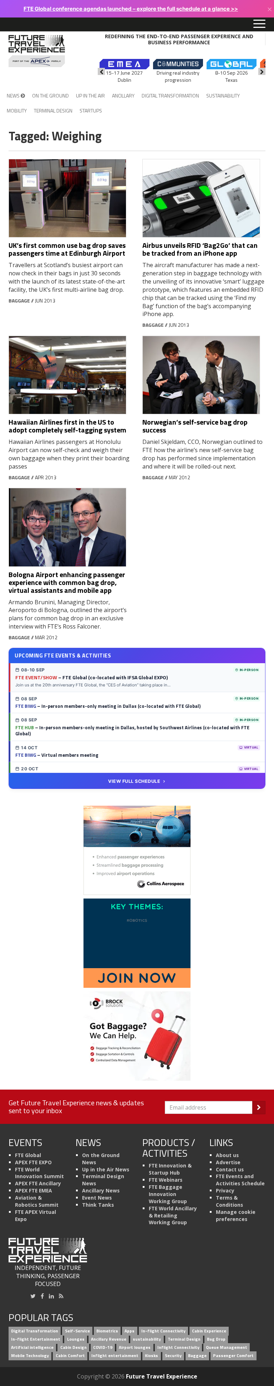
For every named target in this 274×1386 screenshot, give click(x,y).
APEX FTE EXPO (33, 1162)
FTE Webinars (165, 1179)
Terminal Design (53, 110)
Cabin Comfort (70, 1355)
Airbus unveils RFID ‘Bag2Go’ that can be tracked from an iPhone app (200, 249)
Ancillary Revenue (108, 1339)
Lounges (76, 1339)
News (14, 95)
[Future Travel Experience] (37, 51)
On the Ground (50, 95)
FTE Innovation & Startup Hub (170, 1169)
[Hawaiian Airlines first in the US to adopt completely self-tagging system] (70, 375)
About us (227, 1155)
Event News (97, 1197)
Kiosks (151, 1355)
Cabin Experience (209, 1331)
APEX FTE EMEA (33, 1190)
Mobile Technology (30, 1355)
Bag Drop (216, 1339)
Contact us (230, 1169)
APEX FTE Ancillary (38, 1183)
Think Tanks (98, 1204)
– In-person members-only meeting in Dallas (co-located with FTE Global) (108, 706)
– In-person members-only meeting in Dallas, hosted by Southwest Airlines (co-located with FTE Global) (132, 730)
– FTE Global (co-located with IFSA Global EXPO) (91, 677)
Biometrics (107, 1331)
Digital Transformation (170, 95)
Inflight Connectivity (178, 1347)
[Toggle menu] (259, 24)
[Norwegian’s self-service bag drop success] (203, 375)
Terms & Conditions (229, 1201)
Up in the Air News (105, 1169)
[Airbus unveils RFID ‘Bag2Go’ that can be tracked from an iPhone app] (203, 198)
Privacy (225, 1190)
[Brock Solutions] (137, 1035)
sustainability (147, 1339)
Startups (91, 110)
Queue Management (226, 1347)
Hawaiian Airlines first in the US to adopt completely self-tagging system (67, 425)
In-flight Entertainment (35, 1339)
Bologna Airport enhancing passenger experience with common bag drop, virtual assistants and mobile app (67, 582)
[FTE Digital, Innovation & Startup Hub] (137, 942)
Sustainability (223, 95)
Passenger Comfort (233, 1355)
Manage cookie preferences (235, 1215)
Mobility (17, 110)
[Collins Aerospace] (137, 850)
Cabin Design (73, 1347)
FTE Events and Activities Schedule (240, 1180)
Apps (130, 1331)
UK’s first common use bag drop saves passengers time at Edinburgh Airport (67, 249)
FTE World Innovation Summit (39, 1173)
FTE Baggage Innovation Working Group (168, 1194)
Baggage (19, 300)
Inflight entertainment (114, 1355)
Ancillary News (101, 1190)
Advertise (228, 1162)
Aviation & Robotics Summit (37, 1201)
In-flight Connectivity (163, 1331)
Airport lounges (135, 1347)
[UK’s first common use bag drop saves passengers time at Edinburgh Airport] (70, 198)
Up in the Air (90, 95)
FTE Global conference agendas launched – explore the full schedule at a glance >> (131, 8)
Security (173, 1355)
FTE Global (28, 1155)
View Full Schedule (134, 781)
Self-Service (77, 1331)
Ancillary (123, 95)
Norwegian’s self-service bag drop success (195, 425)
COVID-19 (102, 1347)
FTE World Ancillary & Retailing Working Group (173, 1215)
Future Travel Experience (161, 1376)
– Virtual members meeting (56, 755)
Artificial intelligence (32, 1347)
